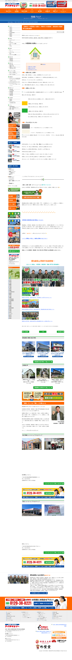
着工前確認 (12, 90)
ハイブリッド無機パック (27, 617)
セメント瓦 (12, 52)
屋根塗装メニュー (41, 612)
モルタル (11, 42)
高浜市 (10, 281)
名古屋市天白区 (11, 291)
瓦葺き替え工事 (12, 68)
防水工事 (11, 64)
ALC (10, 41)
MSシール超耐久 (13, 72)
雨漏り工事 (12, 65)
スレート (11, 51)
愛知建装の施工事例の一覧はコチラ (43, 361)
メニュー (32, 12)
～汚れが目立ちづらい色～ (32, 69)
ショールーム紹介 (10, 620)
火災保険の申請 (12, 102)
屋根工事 (11, 63)
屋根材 (10, 48)
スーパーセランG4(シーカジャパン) (15, 85)
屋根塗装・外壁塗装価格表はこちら (12, 137)
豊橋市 (10, 284)
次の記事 (26, 331)
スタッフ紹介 (12, 204)
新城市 (10, 288)
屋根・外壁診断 (55, 613)
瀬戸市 (10, 315)
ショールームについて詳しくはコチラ (53, 483)
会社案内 (17, 12)
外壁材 (10, 38)
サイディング (12, 40)
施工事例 (40, 12)
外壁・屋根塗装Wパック (42, 618)
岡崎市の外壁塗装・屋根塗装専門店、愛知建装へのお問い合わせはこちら (37, 297)
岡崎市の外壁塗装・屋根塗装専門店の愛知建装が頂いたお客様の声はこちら (37, 321)
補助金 (11, 100)
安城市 (10, 310)
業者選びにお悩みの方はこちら (12, 129)
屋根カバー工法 (12, 67)
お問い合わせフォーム (14, 251)
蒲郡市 (10, 318)
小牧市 (10, 287)
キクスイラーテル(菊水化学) (15, 78)
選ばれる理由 (24, 12)
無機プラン (11, 174)
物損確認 (11, 94)
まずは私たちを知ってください (38, 593)
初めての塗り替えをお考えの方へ (12, 125)
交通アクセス (12, 208)
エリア (10, 26)
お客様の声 (47, 12)
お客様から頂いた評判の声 (57, 616)
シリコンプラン (11, 170)
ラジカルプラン (11, 179)
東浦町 (10, 290)
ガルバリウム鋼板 (13, 43)
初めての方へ (9, 12)
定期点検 (11, 95)
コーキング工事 (12, 70)
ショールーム (63, 12)
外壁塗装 (11, 58)
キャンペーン (12, 101)
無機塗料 (11, 76)
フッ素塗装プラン (12, 172)
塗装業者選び (12, 106)
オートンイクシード (13, 73)
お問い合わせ (9, 618)
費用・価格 (12, 108)
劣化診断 (11, 89)
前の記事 (60, 331)
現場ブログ (55, 12)
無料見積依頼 (49, 493)
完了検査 (11, 92)
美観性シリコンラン (12, 171)
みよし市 (10, 313)
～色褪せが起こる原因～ (32, 66)
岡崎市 (11, 27)
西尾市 (10, 306)
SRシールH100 (12, 74)
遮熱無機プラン (11, 183)
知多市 (10, 280)
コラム (10, 105)
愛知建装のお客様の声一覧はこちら (43, 387)
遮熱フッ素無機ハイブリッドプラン (14, 181)
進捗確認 (11, 91)
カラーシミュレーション (57, 618)
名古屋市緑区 (12, 32)
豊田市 (11, 33)
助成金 (11, 99)
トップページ (9, 612)
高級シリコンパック (26, 614)
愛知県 (10, 293)
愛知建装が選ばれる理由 (11, 133)
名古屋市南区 (11, 300)
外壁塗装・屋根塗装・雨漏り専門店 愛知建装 (38, 37)
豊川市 (10, 316)
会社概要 (11, 196)
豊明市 (11, 31)
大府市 (11, 30)
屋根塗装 (11, 59)
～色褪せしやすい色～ (31, 68)
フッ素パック (25, 616)
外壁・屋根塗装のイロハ (14, 107)
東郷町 (11, 36)
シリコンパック (25, 613)
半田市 (10, 309)
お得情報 (11, 97)
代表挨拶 (11, 200)
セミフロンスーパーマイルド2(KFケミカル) (15, 80)
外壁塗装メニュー (25, 612)
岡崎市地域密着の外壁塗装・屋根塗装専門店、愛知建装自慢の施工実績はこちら (38, 309)
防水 (10, 53)
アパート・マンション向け (12, 185)
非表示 (44, 64)
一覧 (43, 331)
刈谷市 (11, 29)
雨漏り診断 (55, 612)
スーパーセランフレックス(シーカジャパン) (15, 82)
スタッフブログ (55, 617)
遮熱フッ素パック (41, 616)
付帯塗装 (11, 60)
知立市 (10, 312)
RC (10, 44)
